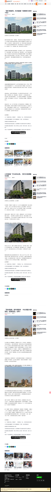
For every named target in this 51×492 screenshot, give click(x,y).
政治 (5, 3)
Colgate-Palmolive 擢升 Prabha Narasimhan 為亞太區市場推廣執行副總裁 (41, 18)
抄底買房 (8, 286)
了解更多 (30, 489)
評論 (15, 3)
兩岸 (19, 3)
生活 (28, 3)
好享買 (45, 0)
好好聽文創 (36, 0)
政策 (7, 141)
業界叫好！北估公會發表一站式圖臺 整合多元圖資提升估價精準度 (18, 468)
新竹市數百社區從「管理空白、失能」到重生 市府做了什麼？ (18, 459)
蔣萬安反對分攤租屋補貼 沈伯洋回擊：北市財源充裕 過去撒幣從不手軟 (9, 468)
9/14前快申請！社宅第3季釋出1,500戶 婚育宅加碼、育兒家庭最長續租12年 (9, 156)
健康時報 (41, 0)
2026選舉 (8, 3)
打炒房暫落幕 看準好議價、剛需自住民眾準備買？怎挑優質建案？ (9, 165)
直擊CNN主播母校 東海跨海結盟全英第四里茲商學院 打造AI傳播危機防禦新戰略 (41, 30)
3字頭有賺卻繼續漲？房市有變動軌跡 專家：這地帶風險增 (16, 119)
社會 (34, 3)
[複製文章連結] (15, 144)
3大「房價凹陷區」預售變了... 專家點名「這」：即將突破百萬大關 (18, 117)
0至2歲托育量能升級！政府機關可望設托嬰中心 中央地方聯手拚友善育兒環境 (27, 165)
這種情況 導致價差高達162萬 (10, 121)
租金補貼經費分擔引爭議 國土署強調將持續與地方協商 (27, 459)
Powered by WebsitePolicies (4, 490)
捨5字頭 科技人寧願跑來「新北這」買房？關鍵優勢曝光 (9, 459)
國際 (17, 3)
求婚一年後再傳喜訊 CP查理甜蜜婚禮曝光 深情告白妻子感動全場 (17, 129)
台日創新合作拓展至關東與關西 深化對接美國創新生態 (41, 34)
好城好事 (25, 3)
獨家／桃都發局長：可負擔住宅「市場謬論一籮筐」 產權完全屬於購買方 (18, 165)
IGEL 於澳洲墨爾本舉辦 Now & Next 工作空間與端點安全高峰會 (41, 14)
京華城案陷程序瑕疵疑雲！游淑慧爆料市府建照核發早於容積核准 (18, 123)
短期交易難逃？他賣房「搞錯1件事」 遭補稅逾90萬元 (18, 156)
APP (30, 0)
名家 (32, 3)
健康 (30, 3)
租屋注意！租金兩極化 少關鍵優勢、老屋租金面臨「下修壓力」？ (27, 156)
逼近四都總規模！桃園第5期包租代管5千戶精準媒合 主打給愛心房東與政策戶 (27, 468)
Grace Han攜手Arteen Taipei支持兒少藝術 (41, 26)
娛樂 (22, 3)
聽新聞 (6, 15)
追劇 (33, 0)
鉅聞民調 (12, 3)
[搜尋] (45, 4)
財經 (37, 3)
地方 (7, 444)
